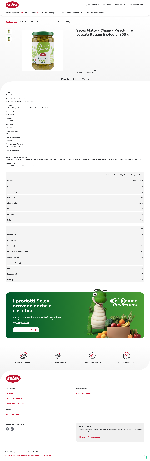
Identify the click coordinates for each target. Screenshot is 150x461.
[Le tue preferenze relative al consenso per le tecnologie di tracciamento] (146, 457)
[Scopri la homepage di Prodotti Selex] (12, 5)
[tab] (69, 79)
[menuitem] (92, 4)
